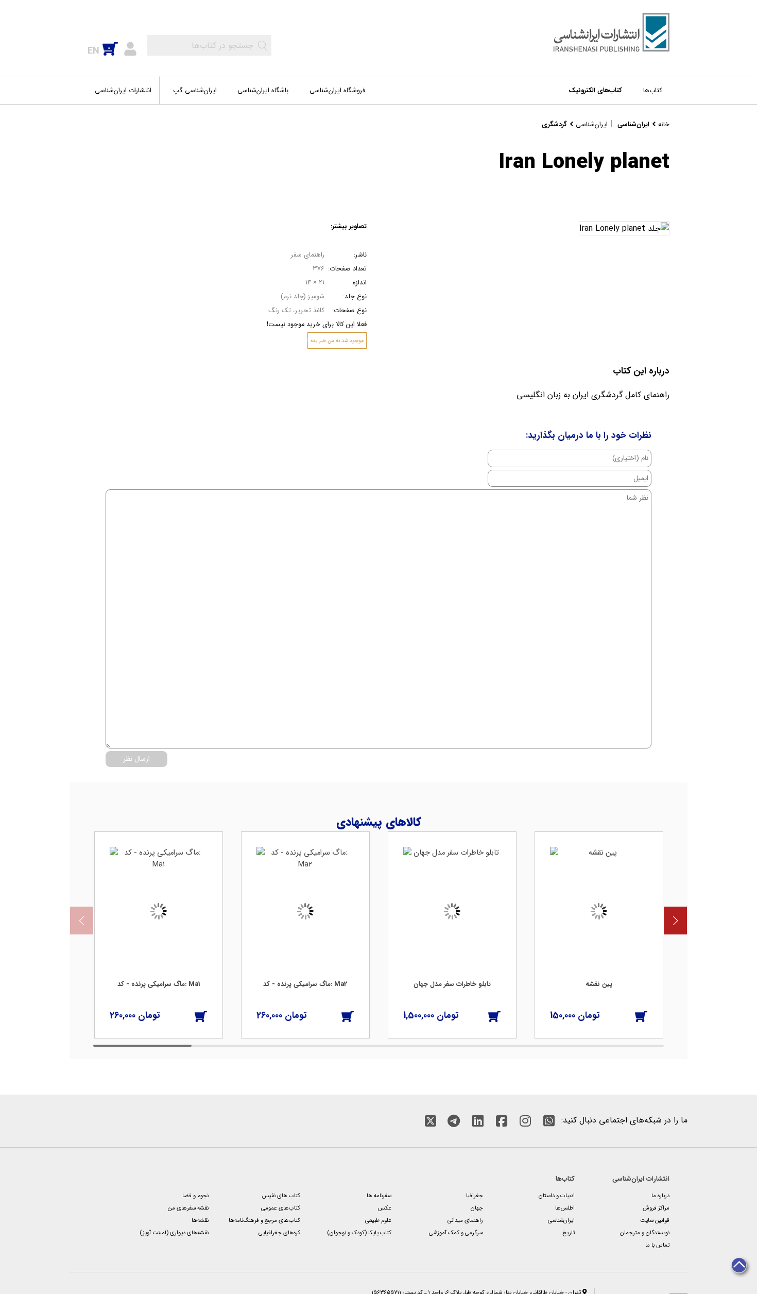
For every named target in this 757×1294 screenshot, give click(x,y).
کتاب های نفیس (281, 1195)
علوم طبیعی (378, 1220)
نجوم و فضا (195, 1195)
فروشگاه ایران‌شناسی (337, 91)
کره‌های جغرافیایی (279, 1232)
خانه (663, 125)
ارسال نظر (136, 759)
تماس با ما (657, 1245)
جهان (477, 1208)
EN (93, 51)
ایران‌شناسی (633, 125)
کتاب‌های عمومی (280, 1208)
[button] (675, 920)
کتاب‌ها (652, 91)
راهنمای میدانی (465, 1220)
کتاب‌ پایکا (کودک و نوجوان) (359, 1232)
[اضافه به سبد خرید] (201, 1016)
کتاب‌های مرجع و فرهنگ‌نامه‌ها (264, 1220)
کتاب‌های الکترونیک (595, 91)
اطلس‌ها (565, 1208)
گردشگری (554, 125)
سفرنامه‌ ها (379, 1195)
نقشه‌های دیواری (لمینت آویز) (174, 1232)
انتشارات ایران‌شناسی (123, 91)
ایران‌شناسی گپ (195, 91)
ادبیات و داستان (557, 1195)
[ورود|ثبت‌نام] (130, 48)
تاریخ (568, 1232)
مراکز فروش (656, 1208)
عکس (384, 1208)
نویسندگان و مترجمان (644, 1232)
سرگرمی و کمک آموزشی (456, 1232)
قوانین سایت (654, 1220)
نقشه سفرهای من (188, 1208)
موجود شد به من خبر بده (337, 340)
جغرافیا (474, 1195)
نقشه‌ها (200, 1220)
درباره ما (660, 1195)
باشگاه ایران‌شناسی (262, 91)
